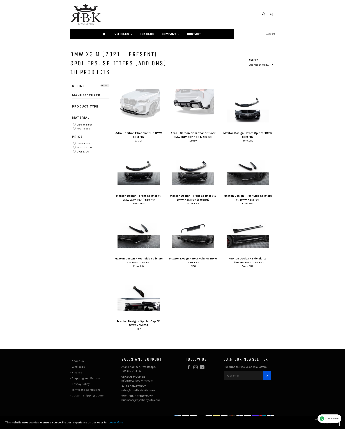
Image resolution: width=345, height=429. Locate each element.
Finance (77, 372)
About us (78, 361)
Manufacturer (86, 95)
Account (270, 34)
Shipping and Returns (86, 378)
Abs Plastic (83, 128)
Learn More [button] (116, 422)
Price (77, 137)
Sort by (253, 60)
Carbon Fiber (84, 124)
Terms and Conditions (86, 389)
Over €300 (82, 151)
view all (105, 85)
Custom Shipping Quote (88, 395)
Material (80, 118)
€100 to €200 (84, 147)
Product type (85, 106)
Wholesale (79, 366)
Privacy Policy (80, 384)
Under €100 (83, 143)
